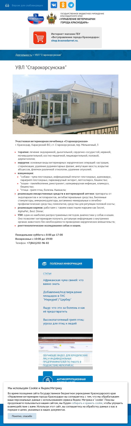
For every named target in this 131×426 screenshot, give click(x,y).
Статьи (47, 273)
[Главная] (65, 23)
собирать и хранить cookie (87, 403)
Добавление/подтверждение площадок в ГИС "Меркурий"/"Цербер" (62, 295)
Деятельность (23, 54)
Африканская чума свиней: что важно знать (63, 282)
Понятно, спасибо (22, 416)
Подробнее (65, 352)
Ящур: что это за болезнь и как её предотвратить (64, 309)
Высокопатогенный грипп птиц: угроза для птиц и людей (63, 321)
